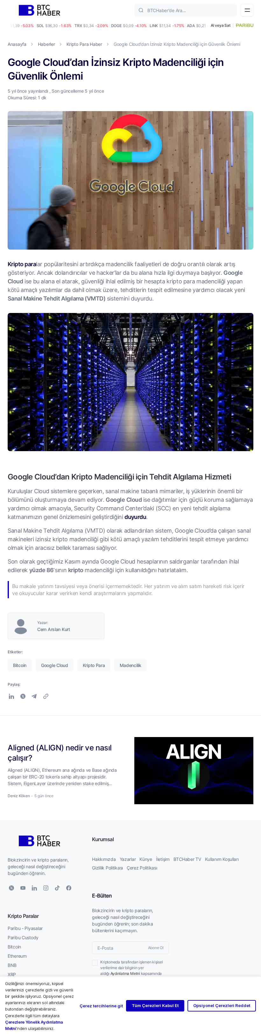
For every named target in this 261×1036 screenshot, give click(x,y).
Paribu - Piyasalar (25, 928)
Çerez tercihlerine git (101, 1005)
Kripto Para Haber (84, 44)
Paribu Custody (23, 937)
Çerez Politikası (142, 868)
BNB (12, 965)
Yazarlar (128, 859)
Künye (145, 859)
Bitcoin (14, 947)
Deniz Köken (19, 795)
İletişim (163, 859)
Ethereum (17, 956)
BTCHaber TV (187, 859)
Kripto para (22, 264)
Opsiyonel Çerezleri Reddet (221, 1005)
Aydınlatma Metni (125, 973)
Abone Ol (156, 947)
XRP (12, 974)
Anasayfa (17, 44)
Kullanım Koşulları (222, 859)
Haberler (46, 44)
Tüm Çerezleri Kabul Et (155, 1005)
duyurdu (135, 517)
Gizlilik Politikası (107, 868)
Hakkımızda (104, 859)
